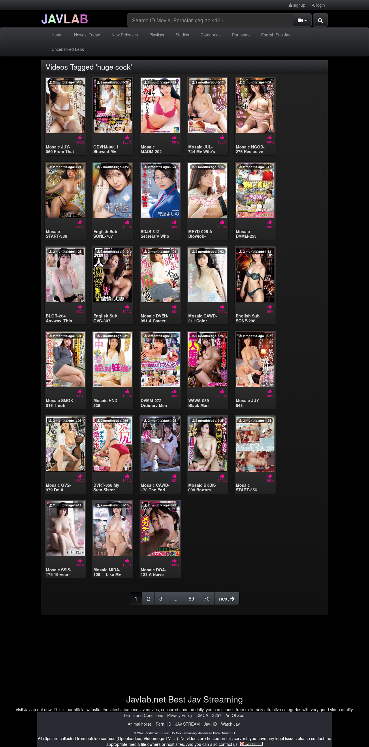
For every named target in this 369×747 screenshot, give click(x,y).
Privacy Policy (179, 715)
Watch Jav (230, 724)
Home (57, 35)
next (224, 598)
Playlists (156, 35)
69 (191, 598)
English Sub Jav (275, 35)
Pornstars (241, 35)
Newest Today (87, 35)
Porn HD (163, 724)
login (320, 5)
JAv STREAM (187, 724)
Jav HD (210, 724)
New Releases (125, 35)
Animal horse (140, 724)
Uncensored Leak (68, 49)
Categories (211, 35)
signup (298, 5)
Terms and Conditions (143, 715)
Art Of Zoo (234, 715)
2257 (216, 715)
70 (207, 598)
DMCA (202, 715)
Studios (182, 35)
